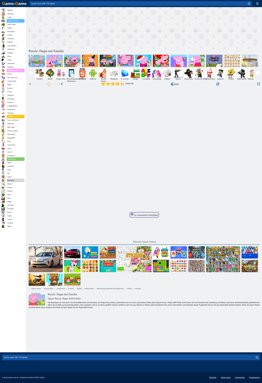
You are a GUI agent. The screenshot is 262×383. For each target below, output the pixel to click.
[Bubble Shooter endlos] (54, 280)
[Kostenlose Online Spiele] (14, 3)
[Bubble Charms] (108, 266)
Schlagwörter (240, 378)
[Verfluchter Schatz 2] (250, 266)
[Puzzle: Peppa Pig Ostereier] (196, 61)
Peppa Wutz (89, 289)
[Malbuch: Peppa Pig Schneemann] (143, 61)
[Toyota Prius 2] (46, 259)
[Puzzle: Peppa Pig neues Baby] (179, 61)
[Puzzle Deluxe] (250, 61)
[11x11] (161, 266)
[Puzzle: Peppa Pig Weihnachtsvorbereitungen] (161, 61)
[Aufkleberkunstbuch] (134, 259)
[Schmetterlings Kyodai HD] (196, 266)
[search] (249, 3)
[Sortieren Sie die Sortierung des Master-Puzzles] (90, 252)
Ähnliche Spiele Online (144, 241)
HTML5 (129, 289)
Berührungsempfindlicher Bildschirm (110, 289)
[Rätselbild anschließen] (161, 252)
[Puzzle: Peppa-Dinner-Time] (37, 61)
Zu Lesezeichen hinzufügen (146, 215)
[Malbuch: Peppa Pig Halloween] (90, 61)
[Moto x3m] (37, 280)
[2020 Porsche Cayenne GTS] (72, 252)
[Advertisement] (86, 28)
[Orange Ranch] (72, 280)
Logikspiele (60, 289)
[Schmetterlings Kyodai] (223, 259)
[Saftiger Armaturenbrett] (90, 266)
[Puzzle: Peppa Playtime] (54, 61)
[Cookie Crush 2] (179, 266)
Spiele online (36, 289)
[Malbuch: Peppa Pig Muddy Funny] (72, 61)
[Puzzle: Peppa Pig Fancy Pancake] (125, 61)
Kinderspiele (48, 289)
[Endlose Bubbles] (250, 252)
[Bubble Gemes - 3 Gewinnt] (72, 266)
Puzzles (71, 289)
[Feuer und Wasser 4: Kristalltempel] (196, 252)
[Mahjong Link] (232, 61)
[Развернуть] (258, 84)
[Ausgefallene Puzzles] (108, 252)
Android (138, 289)
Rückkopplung (254, 378)
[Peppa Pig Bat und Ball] (214, 61)
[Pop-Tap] (179, 252)
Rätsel (79, 289)
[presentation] (31, 73)
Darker (176, 84)
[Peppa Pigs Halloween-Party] (108, 61)
